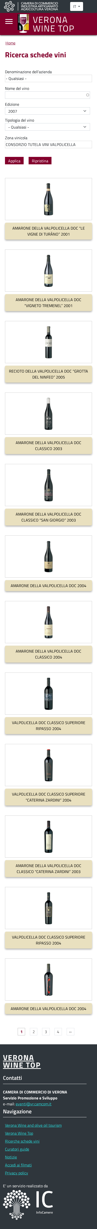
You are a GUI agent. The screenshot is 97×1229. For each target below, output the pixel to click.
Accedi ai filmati (18, 1165)
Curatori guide (17, 1149)
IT (75, 6)
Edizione (12, 104)
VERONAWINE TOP (22, 1060)
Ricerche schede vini (22, 1141)
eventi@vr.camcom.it (33, 1104)
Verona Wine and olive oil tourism (33, 1125)
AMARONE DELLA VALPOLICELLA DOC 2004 (48, 585)
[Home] (25, 24)
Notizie (11, 1157)
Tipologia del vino (19, 120)
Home (10, 43)
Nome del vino (17, 88)
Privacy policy (16, 1173)
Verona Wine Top (19, 1133)
